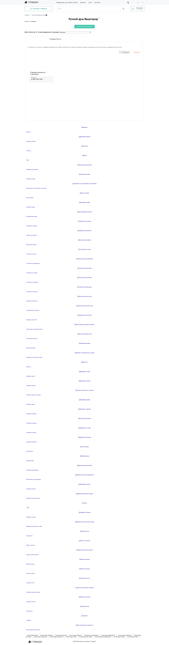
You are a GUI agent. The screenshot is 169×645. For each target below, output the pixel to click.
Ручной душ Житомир (85, 636)
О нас (90, 2)
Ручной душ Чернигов (40, 636)
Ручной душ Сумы (71, 636)
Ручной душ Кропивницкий (103, 636)
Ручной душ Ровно (132, 636)
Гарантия (83, 2)
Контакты (97, 2)
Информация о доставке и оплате (67, 2)
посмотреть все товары (84, 26)
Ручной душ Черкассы (56, 636)
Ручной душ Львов (119, 636)
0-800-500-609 (37, 79)
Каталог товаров (40, 9)
